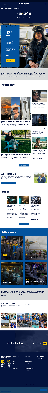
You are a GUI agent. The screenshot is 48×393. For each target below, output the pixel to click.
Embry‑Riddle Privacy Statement (6, 391)
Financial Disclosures (28, 363)
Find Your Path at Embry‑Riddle (10, 61)
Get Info (34, 343)
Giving (14, 363)
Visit (40, 343)
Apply (44, 343)
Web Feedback (31, 384)
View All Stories (24, 165)
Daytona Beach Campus (2, 361)
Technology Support (37, 384)
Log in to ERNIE (40, 358)
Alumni (14, 361)
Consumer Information (28, 361)
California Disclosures (28, 370)
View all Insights (24, 223)
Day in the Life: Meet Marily (8, 183)
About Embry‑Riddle (8, 8)
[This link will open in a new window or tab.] (37, 356)
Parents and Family (16, 356)
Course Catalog (15, 368)
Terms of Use (26, 384)
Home (2, 8)
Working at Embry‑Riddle (29, 368)
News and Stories (17, 8)
